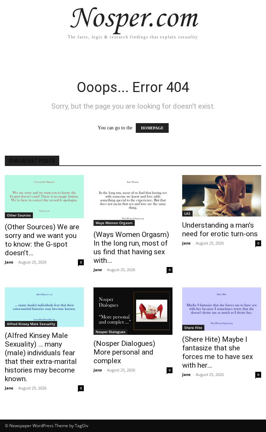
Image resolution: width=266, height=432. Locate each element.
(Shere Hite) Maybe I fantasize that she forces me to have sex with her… (217, 352)
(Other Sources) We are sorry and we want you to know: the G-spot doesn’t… (42, 240)
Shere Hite (193, 327)
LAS (187, 213)
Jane (9, 262)
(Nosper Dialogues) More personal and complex (124, 352)
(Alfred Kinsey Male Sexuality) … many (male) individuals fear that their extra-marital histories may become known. (41, 357)
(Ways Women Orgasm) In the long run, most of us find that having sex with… (131, 247)
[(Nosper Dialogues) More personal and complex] (133, 311)
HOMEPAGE (152, 128)
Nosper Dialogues (110, 331)
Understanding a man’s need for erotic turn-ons (220, 229)
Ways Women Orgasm (114, 222)
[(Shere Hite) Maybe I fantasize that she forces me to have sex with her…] (221, 309)
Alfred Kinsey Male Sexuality (31, 323)
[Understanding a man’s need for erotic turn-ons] (221, 196)
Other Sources (19, 215)
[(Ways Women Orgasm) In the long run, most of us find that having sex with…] (133, 200)
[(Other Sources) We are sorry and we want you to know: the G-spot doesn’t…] (44, 196)
